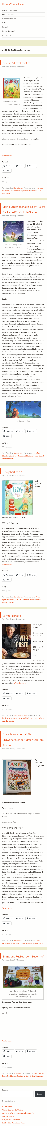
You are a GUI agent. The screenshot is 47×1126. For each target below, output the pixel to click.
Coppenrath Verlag (16, 196)
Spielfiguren (21, 1109)
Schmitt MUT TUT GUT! (21, 65)
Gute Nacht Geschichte (17, 472)
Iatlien (20, 735)
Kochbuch (26, 735)
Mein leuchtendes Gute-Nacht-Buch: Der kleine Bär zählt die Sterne (22, 219)
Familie (11, 616)
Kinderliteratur (18, 193)
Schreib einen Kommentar (34, 971)
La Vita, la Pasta (19, 631)
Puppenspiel (17, 1106)
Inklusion (18, 616)
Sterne (36, 472)
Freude (25, 196)
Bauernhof (37, 1106)
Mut (29, 196)
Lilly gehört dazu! (19, 488)
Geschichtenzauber (9, 19)
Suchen (5, 1123)
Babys (37, 470)
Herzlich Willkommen (10, 10)
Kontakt (5, 27)
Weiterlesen (8, 161)
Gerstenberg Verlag (8, 971)
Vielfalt (32, 616)
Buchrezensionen (8, 14)
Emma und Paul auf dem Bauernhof (22, 986)
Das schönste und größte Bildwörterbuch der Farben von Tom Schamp (22, 761)
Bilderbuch (5, 472)
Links (4, 23)
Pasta (31, 735)
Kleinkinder (29, 472)
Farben (38, 968)
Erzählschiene (11, 1109)
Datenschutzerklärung (10, 31)
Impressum (6, 35)
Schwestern (26, 616)
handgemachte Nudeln (9, 735)
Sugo (36, 735)
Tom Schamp (20, 971)
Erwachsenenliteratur (20, 732)
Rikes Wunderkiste (13, 4)
